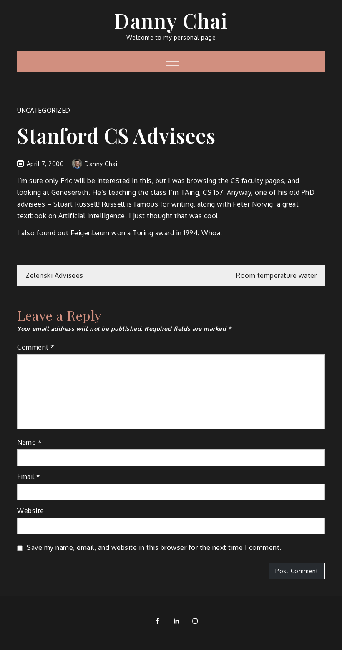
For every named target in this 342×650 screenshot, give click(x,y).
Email (28, 476)
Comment (36, 347)
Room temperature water (276, 275)
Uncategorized (43, 110)
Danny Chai (171, 20)
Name (29, 442)
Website (30, 510)
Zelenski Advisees (54, 275)
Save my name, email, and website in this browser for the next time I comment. (154, 547)
